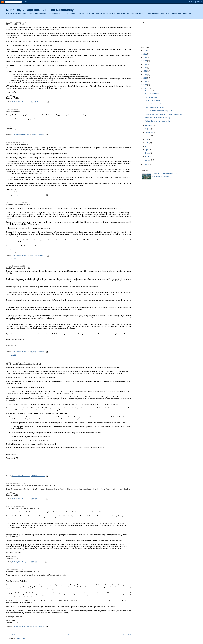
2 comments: (41, 626)
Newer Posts (10, 634)
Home (69, 634)
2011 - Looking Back (15, 24)
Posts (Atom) (20, 638)
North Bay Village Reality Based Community (40, 10)
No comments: (41, 101)
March (147, 153)
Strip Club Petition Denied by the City (22, 508)
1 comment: (40, 562)
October (148, 129)
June (147, 143)
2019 (145, 61)
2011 (145, 88)
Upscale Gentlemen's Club (18, 205)
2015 (145, 75)
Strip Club (13, 258)
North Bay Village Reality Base (166, 173)
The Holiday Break (14, 111)
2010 (145, 164)
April (147, 150)
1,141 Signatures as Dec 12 (18, 268)
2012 (145, 85)
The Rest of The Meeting (17, 144)
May (147, 146)
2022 (145, 50)
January (148, 160)
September (149, 132)
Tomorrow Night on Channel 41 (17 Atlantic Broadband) (30, 485)
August (148, 136)
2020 (145, 57)
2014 (145, 78)
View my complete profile (160, 176)
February (148, 156)
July (147, 139)
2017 (145, 68)
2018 (145, 64)
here (15, 242)
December (149, 91)
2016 (145, 71)
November (149, 126)
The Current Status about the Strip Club (23, 364)
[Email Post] (47, 101)
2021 (145, 54)
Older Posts (127, 634)
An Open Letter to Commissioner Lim (22, 571)
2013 (145, 81)
